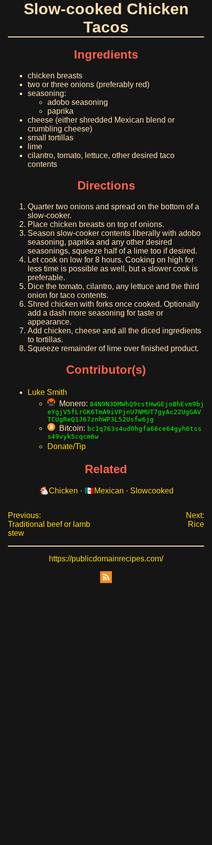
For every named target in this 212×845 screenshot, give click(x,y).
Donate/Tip (66, 446)
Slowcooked (152, 491)
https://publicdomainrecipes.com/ (106, 558)
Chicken (63, 491)
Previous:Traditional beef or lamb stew (49, 524)
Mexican (109, 491)
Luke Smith (47, 392)
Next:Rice (195, 519)
